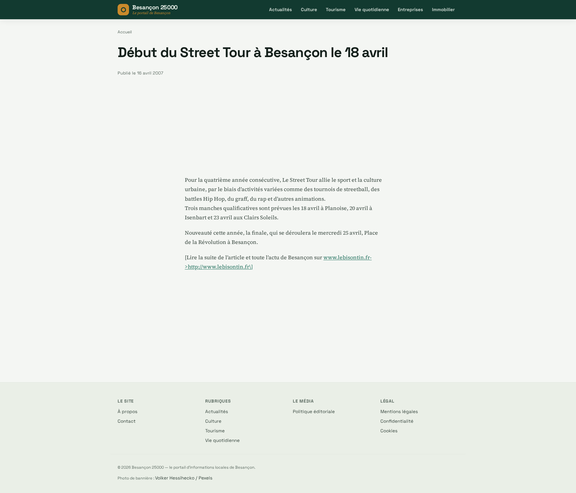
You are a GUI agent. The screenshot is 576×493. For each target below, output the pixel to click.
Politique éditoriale (314, 411)
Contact (127, 421)
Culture (309, 9)
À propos (127, 411)
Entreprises (410, 9)
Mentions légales (399, 411)
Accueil (125, 32)
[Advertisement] (288, 126)
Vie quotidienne (372, 9)
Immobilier (443, 9)
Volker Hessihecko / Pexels (183, 478)
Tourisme (336, 9)
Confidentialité (396, 421)
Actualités (280, 9)
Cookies (389, 431)
